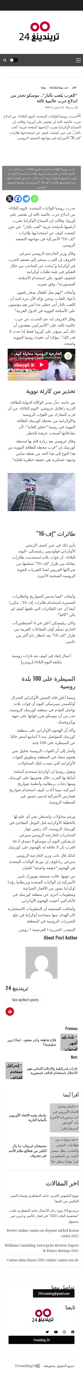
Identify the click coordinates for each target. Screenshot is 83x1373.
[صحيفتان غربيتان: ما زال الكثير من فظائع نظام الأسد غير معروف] (64, 1151)
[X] (9, 198)
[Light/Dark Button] (14, 60)
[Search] (4, 60)
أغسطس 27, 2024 (53, 107)
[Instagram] (64, 1332)
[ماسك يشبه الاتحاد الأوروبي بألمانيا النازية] (64, 1117)
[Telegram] (26, 198)
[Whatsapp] (34, 198)
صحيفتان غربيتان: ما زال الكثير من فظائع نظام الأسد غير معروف (28, 1150)
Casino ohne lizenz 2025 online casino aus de (43, 1260)
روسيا (43, 87)
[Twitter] (47, 1332)
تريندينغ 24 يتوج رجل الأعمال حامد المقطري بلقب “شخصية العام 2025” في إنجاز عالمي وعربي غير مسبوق (44, 1216)
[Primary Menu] (78, 60)
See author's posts (25, 999)
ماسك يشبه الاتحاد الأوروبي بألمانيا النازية (28, 1117)
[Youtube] (55, 1332)
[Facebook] (18, 198)
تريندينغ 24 (70, 107)
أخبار (74, 87)
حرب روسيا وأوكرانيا (59, 87)
